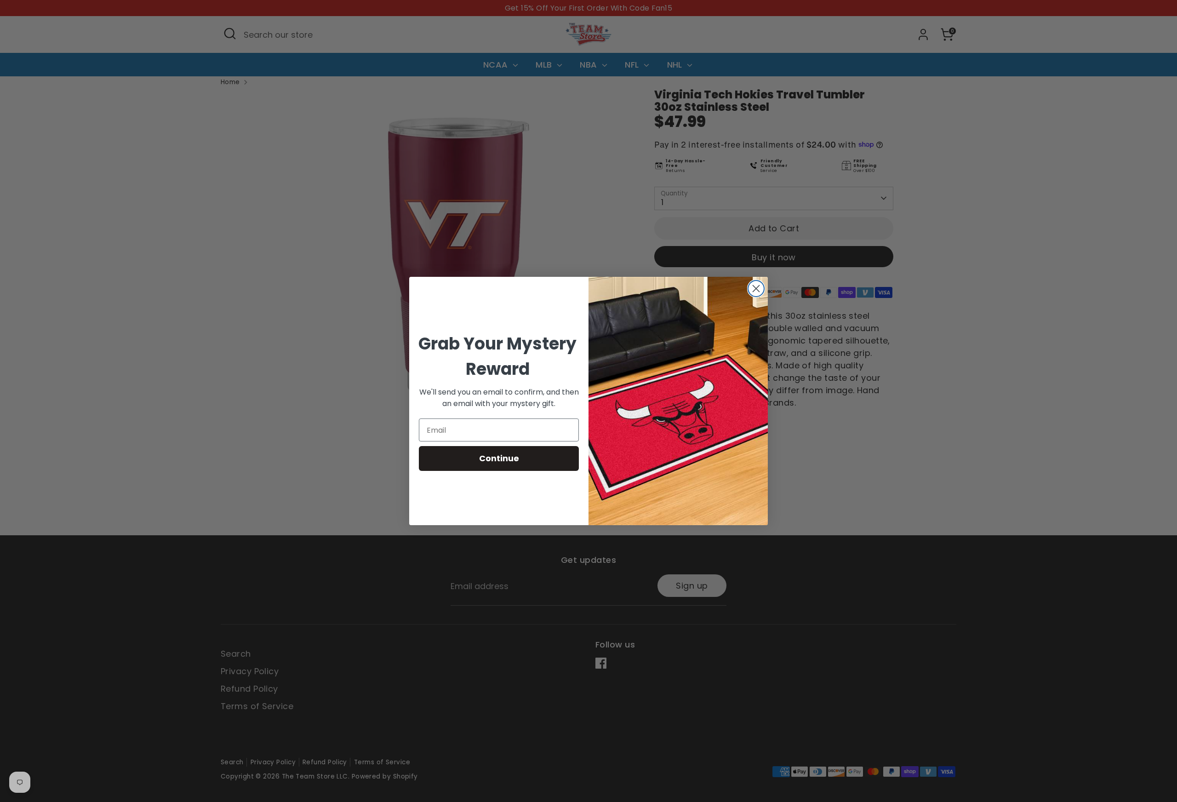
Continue (499, 458)
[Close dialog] (756, 289)
